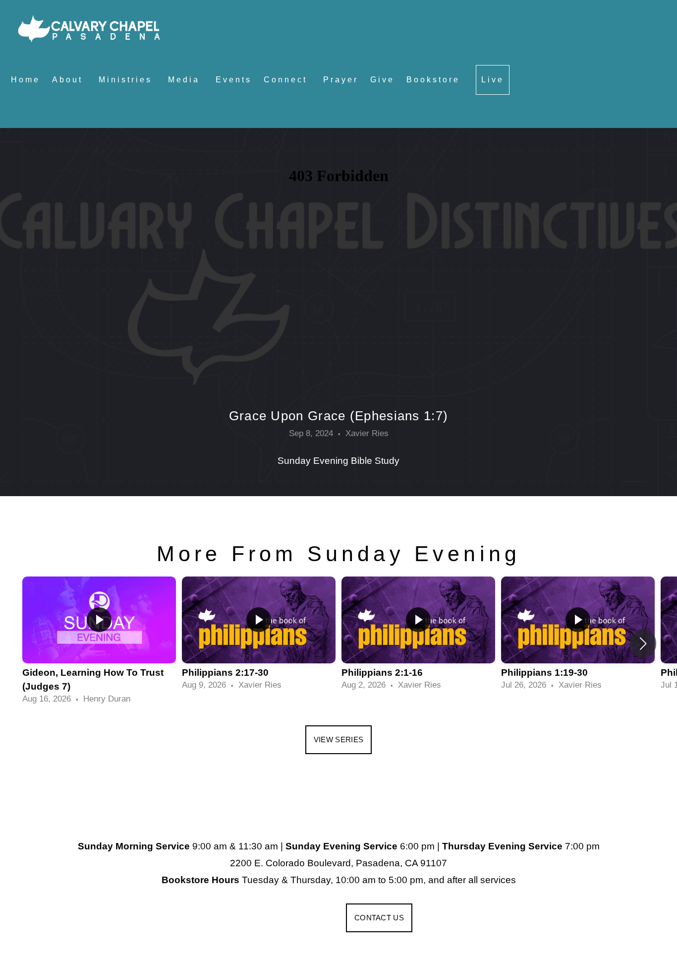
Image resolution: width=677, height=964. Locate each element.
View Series (338, 739)
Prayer (340, 79)
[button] (643, 643)
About (69, 79)
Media (186, 79)
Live (492, 79)
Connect (287, 79)
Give (382, 79)
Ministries (127, 79)
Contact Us (379, 917)
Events (234, 79)
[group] (99, 643)
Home (25, 79)
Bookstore (435, 79)
